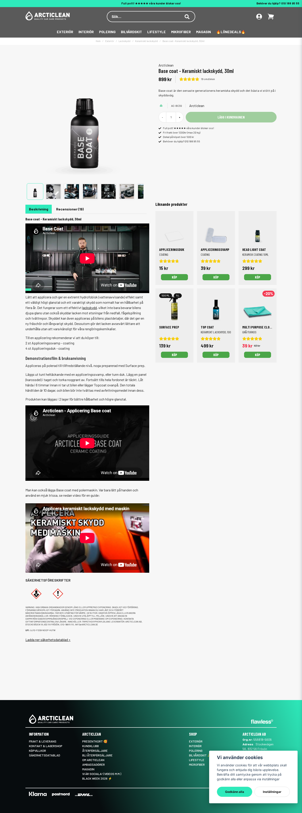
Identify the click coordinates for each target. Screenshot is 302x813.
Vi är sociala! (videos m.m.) (101, 774)
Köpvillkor (37, 750)
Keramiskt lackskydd (146, 41)
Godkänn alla (234, 792)
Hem (98, 41)
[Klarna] (38, 794)
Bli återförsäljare (97, 755)
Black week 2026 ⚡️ (97, 778)
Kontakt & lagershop (45, 746)
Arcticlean (166, 65)
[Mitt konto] (259, 16)
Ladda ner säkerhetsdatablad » (48, 639)
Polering (107, 32)
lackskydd (89, 307)
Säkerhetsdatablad (44, 755)
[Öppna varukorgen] (271, 16)
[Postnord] (61, 794)
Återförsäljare (95, 750)
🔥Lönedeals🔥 (230, 32)
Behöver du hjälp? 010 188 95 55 (277, 3)
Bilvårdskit (131, 32)
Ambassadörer (93, 764)
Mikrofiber (181, 32)
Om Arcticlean (93, 760)
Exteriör (65, 32)
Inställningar (272, 792)
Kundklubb (90, 746)
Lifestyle (156, 32)
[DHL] (84, 795)
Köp (174, 277)
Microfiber (197, 764)
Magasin (203, 32)
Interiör (86, 32)
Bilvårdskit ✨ (200, 755)
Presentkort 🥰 (94, 741)
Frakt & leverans (42, 741)
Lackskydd (124, 41)
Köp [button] (174, 355)
